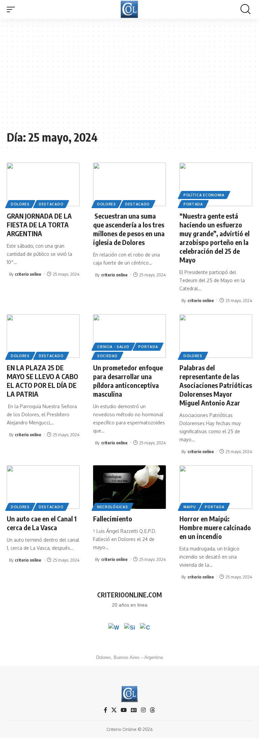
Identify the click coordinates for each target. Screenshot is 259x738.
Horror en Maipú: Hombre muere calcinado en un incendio (215, 527)
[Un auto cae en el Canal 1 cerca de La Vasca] (43, 487)
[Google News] (134, 710)
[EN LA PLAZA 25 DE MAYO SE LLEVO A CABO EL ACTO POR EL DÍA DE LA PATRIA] (43, 336)
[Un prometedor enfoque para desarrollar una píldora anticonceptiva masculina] (129, 336)
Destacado (51, 204)
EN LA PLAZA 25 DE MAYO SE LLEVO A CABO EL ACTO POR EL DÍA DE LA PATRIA (42, 380)
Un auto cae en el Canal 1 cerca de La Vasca (42, 523)
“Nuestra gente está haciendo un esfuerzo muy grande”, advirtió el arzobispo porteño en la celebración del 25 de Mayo (214, 238)
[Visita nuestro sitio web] (129, 628)
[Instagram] (143, 710)
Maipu (189, 507)
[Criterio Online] (129, 9)
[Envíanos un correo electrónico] (145, 628)
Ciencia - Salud (113, 347)
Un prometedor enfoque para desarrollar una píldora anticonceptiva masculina (128, 380)
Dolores (20, 204)
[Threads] (152, 710)
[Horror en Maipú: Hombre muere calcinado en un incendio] (215, 487)
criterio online (28, 274)
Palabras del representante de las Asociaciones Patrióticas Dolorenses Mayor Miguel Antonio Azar (215, 385)
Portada (193, 204)
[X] (114, 710)
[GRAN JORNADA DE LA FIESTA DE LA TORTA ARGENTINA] (43, 184)
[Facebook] (105, 710)
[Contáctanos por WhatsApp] (113, 628)
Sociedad (107, 356)
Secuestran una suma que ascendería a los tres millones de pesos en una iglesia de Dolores (129, 229)
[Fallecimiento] (129, 487)
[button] (12, 9)
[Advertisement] (129, 77)
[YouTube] (123, 710)
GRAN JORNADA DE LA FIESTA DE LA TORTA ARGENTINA (39, 225)
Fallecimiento (112, 518)
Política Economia (204, 195)
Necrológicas (112, 507)
